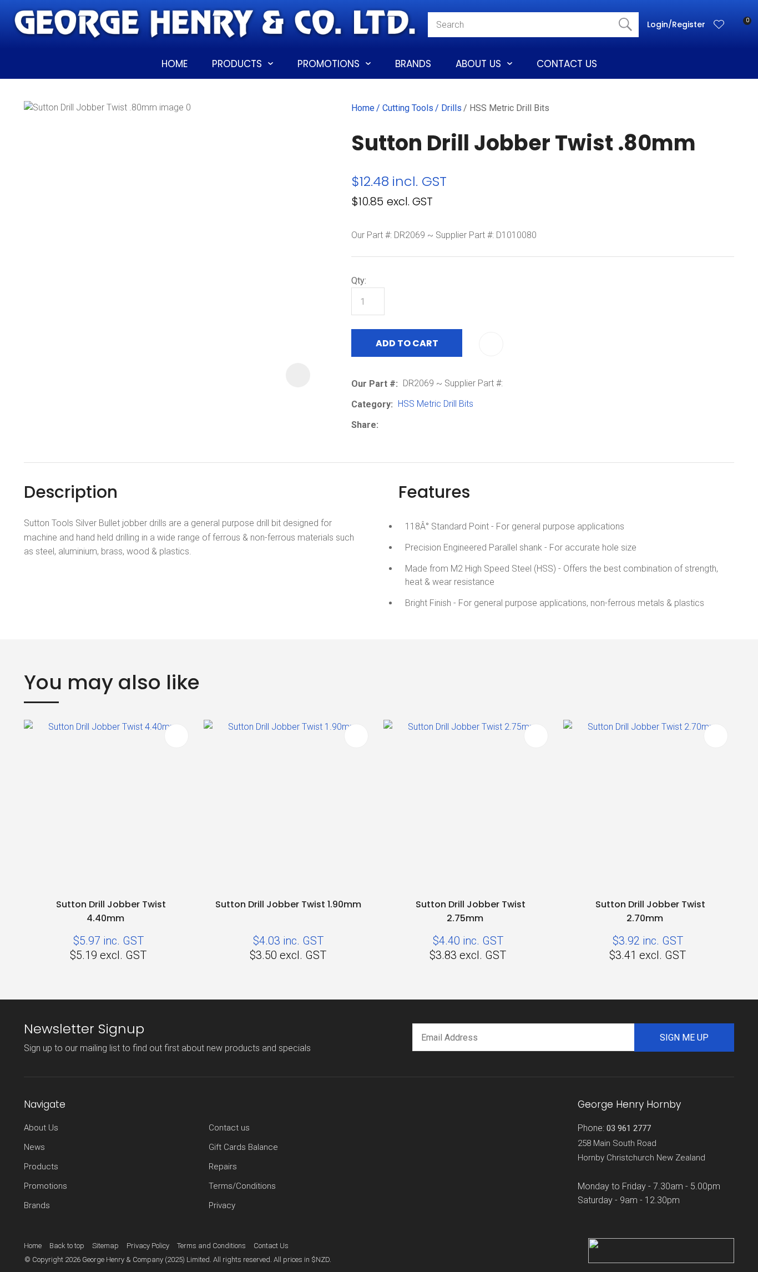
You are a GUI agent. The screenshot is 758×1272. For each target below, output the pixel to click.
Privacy (222, 1205)
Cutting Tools (407, 108)
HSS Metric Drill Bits (509, 108)
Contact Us (567, 63)
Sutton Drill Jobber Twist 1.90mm (288, 904)
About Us (478, 63)
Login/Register (676, 24)
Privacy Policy (148, 1245)
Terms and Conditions (211, 1245)
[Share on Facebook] (385, 424)
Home (174, 63)
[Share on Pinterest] (434, 424)
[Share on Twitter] (400, 424)
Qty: (358, 280)
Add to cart (407, 343)
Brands (413, 63)
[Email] (417, 425)
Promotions (328, 63)
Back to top (66, 1245)
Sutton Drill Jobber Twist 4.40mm (111, 911)
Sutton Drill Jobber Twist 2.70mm (650, 911)
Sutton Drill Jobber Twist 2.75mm (470, 911)
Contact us (229, 1128)
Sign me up (684, 1037)
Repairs (223, 1167)
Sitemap (105, 1245)
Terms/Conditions (242, 1186)
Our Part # (373, 383)
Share (363, 425)
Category (371, 404)
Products (237, 63)
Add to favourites (176, 736)
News (34, 1147)
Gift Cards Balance (243, 1147)
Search (625, 24)
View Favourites (719, 25)
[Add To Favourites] (491, 344)
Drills (451, 108)
